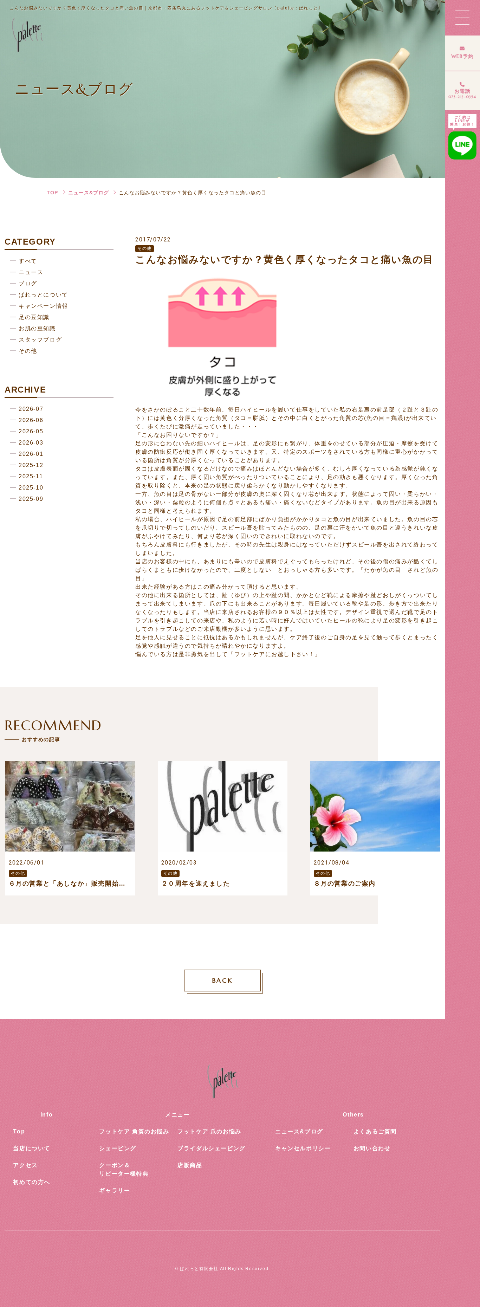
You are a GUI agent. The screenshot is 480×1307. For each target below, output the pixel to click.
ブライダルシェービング (211, 1148)
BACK (222, 980)
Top (19, 1131)
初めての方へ (31, 1182)
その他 (28, 351)
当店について (31, 1148)
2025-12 (31, 465)
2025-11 (31, 476)
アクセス (25, 1165)
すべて (28, 261)
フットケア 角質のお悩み (134, 1131)
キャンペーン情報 (43, 306)
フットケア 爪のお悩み (209, 1131)
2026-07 (31, 409)
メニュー (177, 1115)
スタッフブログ (40, 340)
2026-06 (31, 420)
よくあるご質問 (375, 1131)
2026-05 (31, 431)
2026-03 (31, 443)
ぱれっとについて (43, 295)
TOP (52, 192)
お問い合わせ (372, 1148)
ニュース (31, 272)
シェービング (117, 1148)
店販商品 (189, 1165)
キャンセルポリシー (303, 1148)
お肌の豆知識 (37, 328)
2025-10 (31, 488)
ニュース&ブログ (88, 192)
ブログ (28, 283)
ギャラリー (114, 1190)
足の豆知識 (34, 317)
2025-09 (31, 499)
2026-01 (31, 454)
